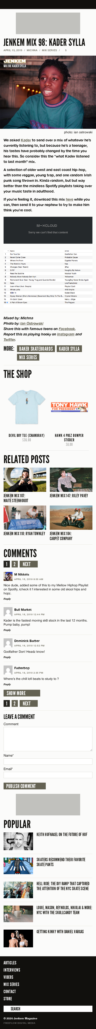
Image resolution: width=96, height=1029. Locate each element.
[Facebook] (64, 998)
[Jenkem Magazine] (48, 4)
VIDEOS (8, 977)
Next (27, 564)
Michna (32, 50)
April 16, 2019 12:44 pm (29, 614)
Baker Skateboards (36, 349)
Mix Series (28, 357)
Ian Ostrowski (31, 323)
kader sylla (69, 349)
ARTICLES (10, 963)
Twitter (9, 339)
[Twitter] (71, 998)
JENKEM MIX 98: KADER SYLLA (44, 42)
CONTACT (10, 991)
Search (7, 1009)
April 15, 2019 (13, 50)
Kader (26, 140)
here (69, 199)
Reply (7, 598)
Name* (9, 755)
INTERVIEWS (12, 970)
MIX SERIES (49, 50)
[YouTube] (87, 998)
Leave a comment (19, 716)
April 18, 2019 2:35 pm (28, 672)
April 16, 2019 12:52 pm (29, 645)
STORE (8, 998)
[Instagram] (78, 998)
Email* (8, 769)
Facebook (67, 328)
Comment (11, 724)
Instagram (66, 334)
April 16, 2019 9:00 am (28, 579)
